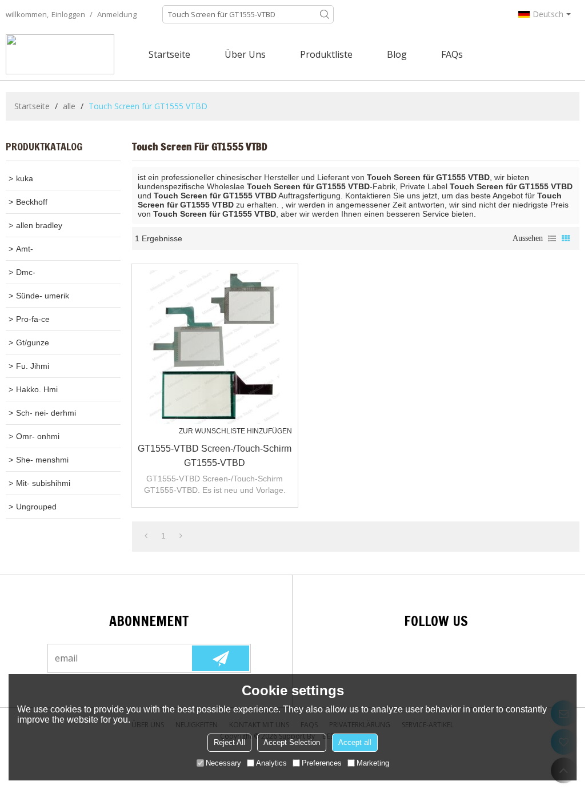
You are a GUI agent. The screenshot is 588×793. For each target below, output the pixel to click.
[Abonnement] (220, 658)
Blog (397, 54)
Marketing (373, 763)
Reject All (229, 742)
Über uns (245, 54)
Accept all (354, 742)
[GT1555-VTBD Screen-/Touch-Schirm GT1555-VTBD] (215, 347)
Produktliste (326, 54)
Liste (552, 238)
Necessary (223, 763)
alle (69, 106)
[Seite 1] (146, 535)
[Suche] (324, 14)
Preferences (322, 763)
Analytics (271, 763)
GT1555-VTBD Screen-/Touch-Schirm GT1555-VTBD (214, 456)
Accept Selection (291, 742)
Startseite (169, 54)
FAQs (452, 54)
